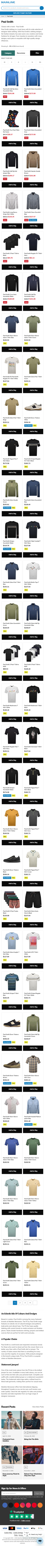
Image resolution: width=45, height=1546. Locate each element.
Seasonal (10, 1467)
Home (2, 16)
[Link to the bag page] (36, 3)
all (4, 1432)
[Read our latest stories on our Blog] (40, 1505)
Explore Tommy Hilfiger (22, 13)
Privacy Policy (7, 1498)
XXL (40, 62)
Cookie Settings (18, 1532)
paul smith (10, 16)
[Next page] (35, 1303)
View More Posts (38, 1407)
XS (4, 62)
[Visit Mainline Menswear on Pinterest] (34, 1505)
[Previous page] (10, 1303)
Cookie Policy (8, 1532)
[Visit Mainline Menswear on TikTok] (28, 1505)
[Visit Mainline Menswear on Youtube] (16, 1505)
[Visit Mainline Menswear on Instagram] (22, 1505)
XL (32, 62)
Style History (33, 1432)
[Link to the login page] (38, 3)
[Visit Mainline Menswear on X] (10, 1505)
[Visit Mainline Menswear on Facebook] (4, 1505)
